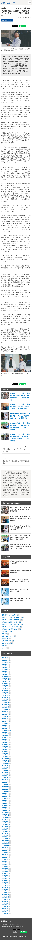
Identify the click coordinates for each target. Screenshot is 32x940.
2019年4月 (5, 859)
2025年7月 (5, 686)
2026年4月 (5, 667)
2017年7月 (5, 904)
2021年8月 (5, 794)
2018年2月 (5, 887)
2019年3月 (5, 862)
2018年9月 (5, 873)
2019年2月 (5, 864)
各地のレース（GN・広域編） (11, 626)
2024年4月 (5, 721)
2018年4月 (5, 883)
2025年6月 (5, 688)
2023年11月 (5, 733)
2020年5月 (5, 829)
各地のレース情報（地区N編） (11, 619)
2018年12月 (5, 869)
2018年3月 (5, 885)
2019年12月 (5, 840)
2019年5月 (5, 857)
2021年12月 (5, 786)
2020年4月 (5, 831)
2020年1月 (5, 838)
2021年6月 (5, 798)
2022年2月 (5, 782)
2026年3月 (5, 669)
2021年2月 (5, 808)
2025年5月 (5, 690)
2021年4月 (5, 803)
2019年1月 (5, 866)
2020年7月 (5, 824)
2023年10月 (5, 735)
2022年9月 (5, 765)
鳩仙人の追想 (6, 643)
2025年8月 (5, 683)
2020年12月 (5, 812)
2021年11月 (5, 789)
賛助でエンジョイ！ (7, 20)
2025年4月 (5, 693)
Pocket (15, 932)
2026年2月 (5, 672)
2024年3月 (5, 723)
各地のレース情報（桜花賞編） (11, 624)
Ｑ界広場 (4, 634)
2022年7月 (5, 770)
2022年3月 (5, 779)
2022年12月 (5, 758)
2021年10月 (5, 791)
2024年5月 (5, 718)
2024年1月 (5, 728)
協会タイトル (6, 631)
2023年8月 (5, 740)
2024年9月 (5, 709)
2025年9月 (5, 681)
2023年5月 (5, 747)
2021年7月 (5, 796)
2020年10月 (5, 817)
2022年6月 (5, 772)
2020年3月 (5, 833)
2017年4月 (5, 911)
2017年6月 (5, 906)
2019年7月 (5, 852)
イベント (4, 648)
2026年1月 (5, 674)
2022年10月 (5, 763)
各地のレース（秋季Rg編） (10, 629)
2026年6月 (5, 662)
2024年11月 (5, 704)
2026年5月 (5, 665)
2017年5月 (5, 908)
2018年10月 (5, 871)
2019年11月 (5, 843)
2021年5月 (5, 801)
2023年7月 (5, 742)
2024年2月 (5, 726)
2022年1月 (5, 784)
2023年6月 (5, 744)
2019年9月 (5, 847)
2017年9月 (5, 899)
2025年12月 (5, 676)
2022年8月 (5, 768)
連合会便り (5, 638)
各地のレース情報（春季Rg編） (11, 617)
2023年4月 (5, 749)
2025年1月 (5, 700)
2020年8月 (5, 822)
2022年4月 (5, 777)
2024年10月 (5, 707)
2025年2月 (5, 697)
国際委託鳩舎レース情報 (9, 615)
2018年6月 (5, 878)
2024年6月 (5, 716)
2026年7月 (5, 660)
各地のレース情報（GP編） (10, 622)
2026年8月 (5, 657)
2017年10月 (5, 897)
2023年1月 (5, 756)
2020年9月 (5, 819)
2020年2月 (5, 836)
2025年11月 (5, 679)
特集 (3, 645)
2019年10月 (5, 845)
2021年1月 (5, 810)
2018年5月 (5, 880)
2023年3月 (5, 751)
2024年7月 (5, 714)
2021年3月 (5, 805)
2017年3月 (5, 913)
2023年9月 (5, 737)
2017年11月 (5, 894)
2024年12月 (5, 702)
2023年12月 (5, 730)
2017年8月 (5, 901)
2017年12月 (5, 892)
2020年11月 (5, 815)
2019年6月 (5, 854)
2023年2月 (5, 754)
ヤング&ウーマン (7, 641)
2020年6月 (5, 826)
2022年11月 (5, 761)
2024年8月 (5, 711)
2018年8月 (5, 876)
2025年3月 (5, 695)
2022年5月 (5, 775)
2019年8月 (5, 850)
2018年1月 (5, 890)
